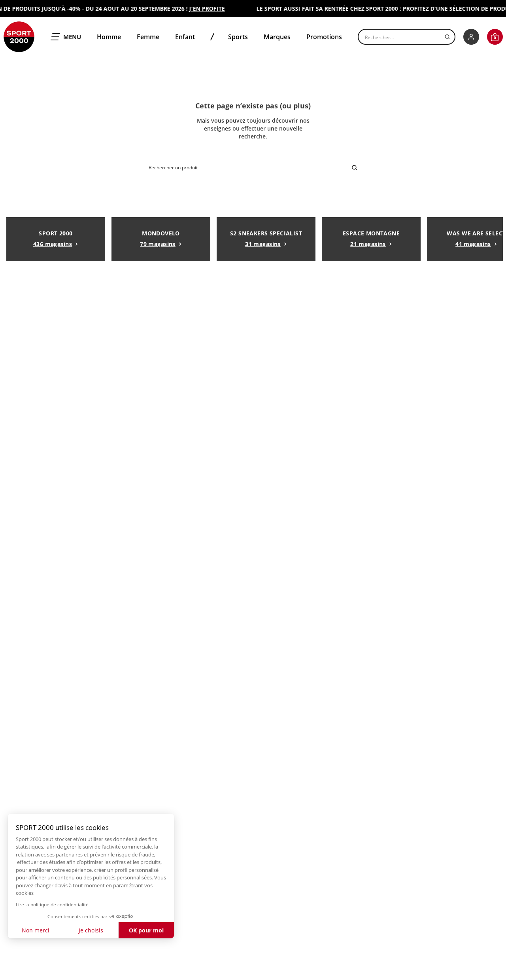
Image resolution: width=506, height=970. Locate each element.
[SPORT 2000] (19, 37)
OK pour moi (146, 930)
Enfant (185, 36)
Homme (109, 36)
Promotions (324, 36)
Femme (148, 36)
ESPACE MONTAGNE (371, 238)
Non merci (35, 930)
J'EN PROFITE (201, 8)
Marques (277, 36)
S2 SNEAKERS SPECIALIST (266, 238)
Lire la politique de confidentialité (52, 904)
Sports (238, 36)
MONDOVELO (160, 238)
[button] (495, 37)
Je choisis (91, 930)
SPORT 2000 (53, 238)
